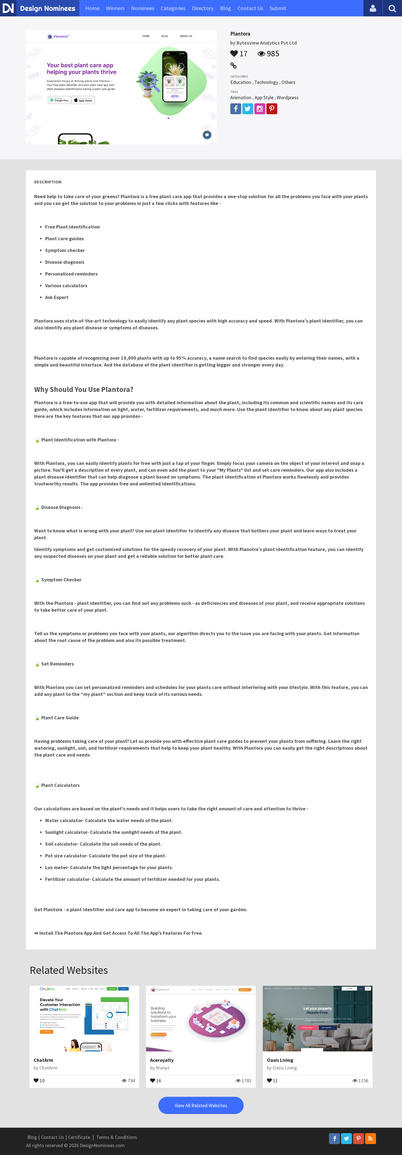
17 (243, 51)
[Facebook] (334, 1138)
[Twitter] (346, 1138)
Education (240, 82)
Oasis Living (280, 1060)
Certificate (79, 1137)
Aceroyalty (162, 1060)
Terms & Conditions (116, 1137)
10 (42, 1080)
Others (288, 82)
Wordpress (288, 97)
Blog (225, 8)
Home (92, 8)
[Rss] (370, 1138)
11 (275, 1080)
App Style (264, 97)
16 (158, 1080)
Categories (173, 8)
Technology (266, 82)
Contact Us (250, 8)
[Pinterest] (358, 1138)
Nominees (142, 8)
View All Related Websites (201, 1105)
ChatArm (43, 1060)
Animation (240, 97)
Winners (115, 8)
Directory (203, 8)
